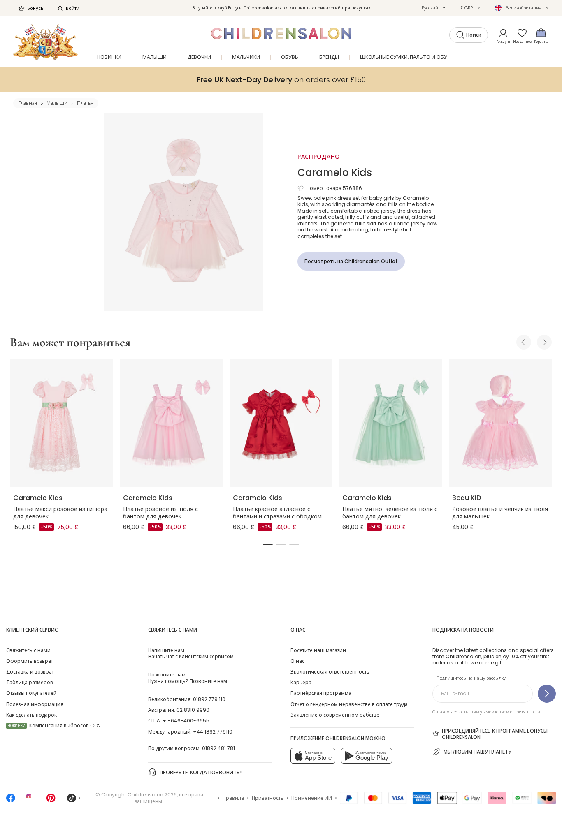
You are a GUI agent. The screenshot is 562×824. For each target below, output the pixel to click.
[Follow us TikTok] (71, 800)
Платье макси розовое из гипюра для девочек (60, 512)
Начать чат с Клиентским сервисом (191, 653)
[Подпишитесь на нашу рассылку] (547, 694)
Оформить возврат (29, 660)
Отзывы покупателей (31, 693)
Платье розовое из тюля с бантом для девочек (160, 512)
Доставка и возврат (30, 671)
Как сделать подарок (31, 714)
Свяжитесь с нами (28, 650)
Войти (72, 8)
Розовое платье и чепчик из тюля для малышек (500, 512)
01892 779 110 (209, 699)
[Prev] (523, 342)
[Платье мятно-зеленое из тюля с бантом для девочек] (390, 423)
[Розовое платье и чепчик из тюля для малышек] (500, 423)
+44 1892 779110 (212, 731)
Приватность (267, 797)
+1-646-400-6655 (186, 720)
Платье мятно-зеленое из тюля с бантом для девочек (389, 512)
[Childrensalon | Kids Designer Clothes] (45, 42)
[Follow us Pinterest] (51, 800)
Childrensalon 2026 (152, 794)
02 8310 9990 (192, 709)
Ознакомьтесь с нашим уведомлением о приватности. (486, 712)
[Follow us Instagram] (30, 800)
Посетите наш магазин (318, 650)
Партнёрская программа (320, 693)
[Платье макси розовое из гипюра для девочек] (61, 423)
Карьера (300, 682)
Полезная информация (34, 704)
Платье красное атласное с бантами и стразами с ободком (277, 512)
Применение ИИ (311, 797)
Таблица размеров (29, 682)
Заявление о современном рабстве (334, 714)
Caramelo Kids (334, 172)
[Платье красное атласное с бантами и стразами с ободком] (281, 423)
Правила (233, 797)
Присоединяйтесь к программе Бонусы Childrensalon (495, 734)
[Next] (544, 342)
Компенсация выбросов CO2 (54, 725)
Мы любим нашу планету (477, 751)
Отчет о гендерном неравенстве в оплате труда (349, 704)
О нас (297, 660)
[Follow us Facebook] (10, 800)
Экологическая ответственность (329, 671)
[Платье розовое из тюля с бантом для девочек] (171, 423)
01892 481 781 (218, 748)
